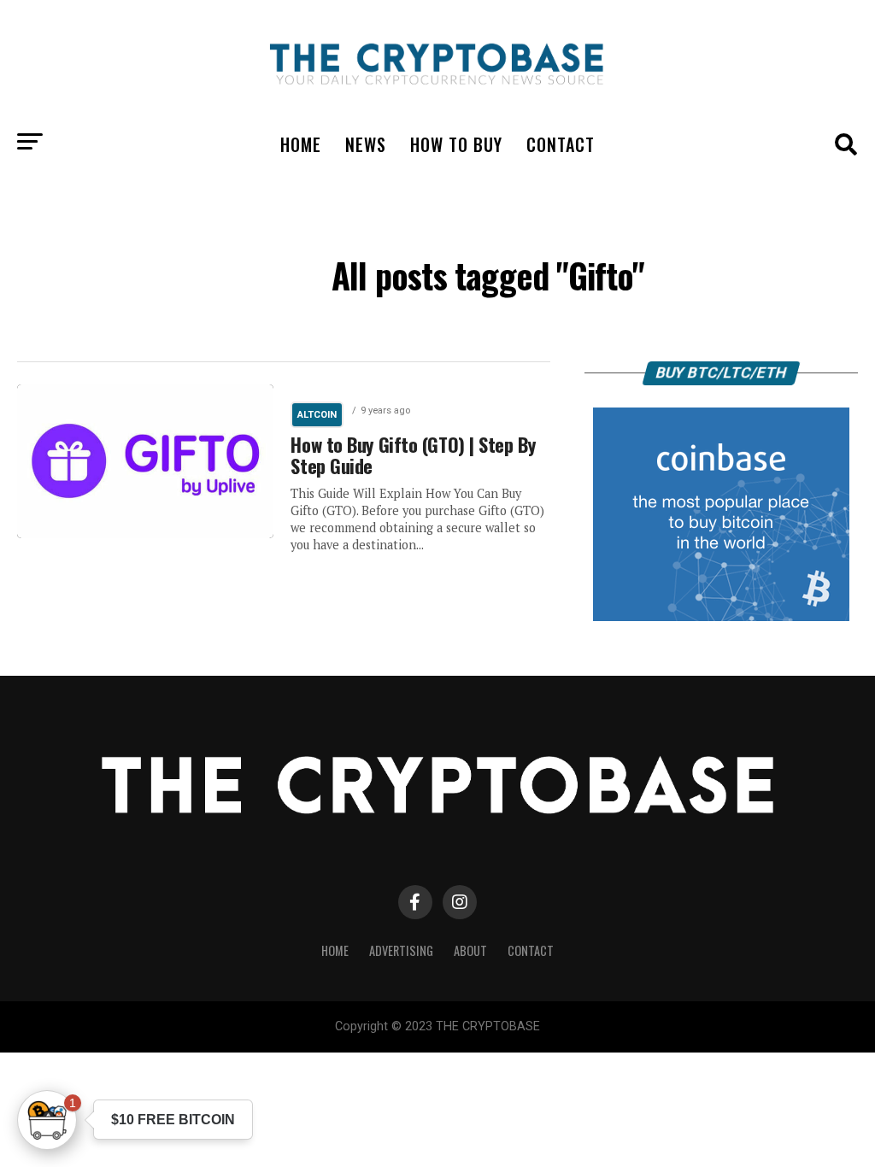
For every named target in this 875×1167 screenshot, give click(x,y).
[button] (47, 1120)
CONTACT (560, 144)
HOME (300, 144)
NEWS (365, 144)
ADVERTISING (401, 950)
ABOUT (470, 950)
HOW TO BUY (456, 144)
